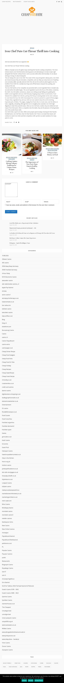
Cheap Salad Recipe (8, 373)
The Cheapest (6, 607)
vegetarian (47, 666)
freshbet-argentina (8, 422)
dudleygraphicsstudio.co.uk (10, 398)
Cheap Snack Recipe (8, 376)
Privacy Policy (38, 680)
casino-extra (6, 344)
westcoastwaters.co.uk (9, 625)
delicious (48, 663)
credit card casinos (8, 387)
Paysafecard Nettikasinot (10, 540)
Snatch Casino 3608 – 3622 (10, 593)
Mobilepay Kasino (7, 508)
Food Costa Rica (7, 419)
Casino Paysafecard (8, 341)
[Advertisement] (32, 30)
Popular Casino (7, 550)
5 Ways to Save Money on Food (52, 154)
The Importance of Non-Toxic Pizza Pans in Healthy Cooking (32, 165)
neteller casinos (7, 518)
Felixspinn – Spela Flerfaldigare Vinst (20, 243)
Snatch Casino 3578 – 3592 (10, 589)
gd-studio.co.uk (7, 437)
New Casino (5, 525)
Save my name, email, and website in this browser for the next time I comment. (30, 205)
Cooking (25, 663)
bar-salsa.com (6, 305)
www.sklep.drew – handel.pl (10, 639)
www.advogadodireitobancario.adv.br (13, 632)
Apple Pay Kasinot (7, 287)
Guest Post (5, 447)
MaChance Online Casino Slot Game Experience (23, 238)
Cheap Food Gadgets (33, 158)
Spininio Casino (7, 597)
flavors (56, 663)
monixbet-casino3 (7, 515)
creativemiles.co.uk (8, 383)
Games (4, 433)
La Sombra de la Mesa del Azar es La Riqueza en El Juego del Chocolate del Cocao (32, 233)
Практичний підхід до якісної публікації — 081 (23, 228)
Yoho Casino (6, 643)
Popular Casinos (7, 554)
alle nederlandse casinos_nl (10, 284)
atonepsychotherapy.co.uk (10, 298)
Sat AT (4, 572)
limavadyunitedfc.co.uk (9, 476)
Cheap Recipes (6, 1)
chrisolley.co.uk (6, 380)
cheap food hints (29, 1)
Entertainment (6, 405)
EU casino (5, 408)
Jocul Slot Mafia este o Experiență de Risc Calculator (24, 223)
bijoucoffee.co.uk (7, 316)
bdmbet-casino (6, 309)
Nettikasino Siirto (7, 522)
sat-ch (4, 575)
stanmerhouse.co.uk (8, 604)
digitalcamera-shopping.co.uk (11, 394)
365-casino (5, 263)
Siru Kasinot (6, 582)
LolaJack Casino (7, 483)
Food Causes (11, 158)
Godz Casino (6, 440)
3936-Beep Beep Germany (10, 266)
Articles (32, 47)
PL (3, 547)
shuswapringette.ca (8, 579)
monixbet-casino (7, 511)
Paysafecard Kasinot (8, 536)
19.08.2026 (5, 256)
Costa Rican (34, 663)
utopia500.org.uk (7, 621)
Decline (31, 680)
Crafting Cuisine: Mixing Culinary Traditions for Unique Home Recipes (11, 165)
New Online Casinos (8, 529)
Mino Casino (6, 504)
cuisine (41, 663)
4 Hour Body (6, 273)
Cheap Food (17, 663)
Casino (4, 334)
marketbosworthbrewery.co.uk (11, 493)
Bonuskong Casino (8, 330)
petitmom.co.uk (7, 543)
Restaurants (17, 1)
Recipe (26, 666)
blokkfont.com (6, 327)
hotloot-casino (6, 465)
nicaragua (5, 533)
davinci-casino (6, 391)
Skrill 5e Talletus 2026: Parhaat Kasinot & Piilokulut (18, 586)
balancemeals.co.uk (8, 302)
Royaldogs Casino (7, 568)
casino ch (5, 337)
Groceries (5, 444)
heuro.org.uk (6, 461)
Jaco (21, 666)
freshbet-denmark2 (8, 426)
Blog (3, 319)
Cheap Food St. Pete (8, 362)
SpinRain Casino (7, 600)
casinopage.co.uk (7, 348)
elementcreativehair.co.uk (10, 401)
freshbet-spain (6, 430)
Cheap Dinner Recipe (8, 351)
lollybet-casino (6, 486)
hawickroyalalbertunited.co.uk (11, 454)
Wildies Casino (6, 628)
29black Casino (6, 259)
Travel (39, 666)
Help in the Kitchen (52, 150)
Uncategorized (6, 611)
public (4, 557)
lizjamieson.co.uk (7, 479)
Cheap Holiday (6, 366)
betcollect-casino (7, 312)
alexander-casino (7, 280)
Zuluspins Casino (7, 650)
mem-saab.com (6, 501)
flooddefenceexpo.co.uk (9, 412)
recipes (33, 666)
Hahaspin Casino (7, 451)
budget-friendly (7, 663)
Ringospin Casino (7, 565)
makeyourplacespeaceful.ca (10, 490)
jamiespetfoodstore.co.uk (10, 469)
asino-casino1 (6, 295)
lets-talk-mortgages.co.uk (10, 472)
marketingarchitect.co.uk (9, 497)
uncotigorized (6, 614)
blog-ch (4, 323)
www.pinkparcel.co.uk (8, 636)
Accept (24, 680)
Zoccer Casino (6, 646)
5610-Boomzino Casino (9, 277)
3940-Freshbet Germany (9, 270)
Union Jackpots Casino (9, 618)
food (4, 666)
